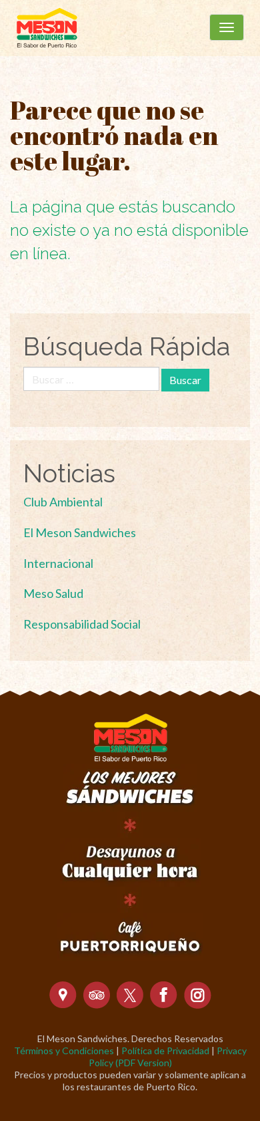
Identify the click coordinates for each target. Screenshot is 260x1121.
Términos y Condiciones (64, 1050)
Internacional (58, 563)
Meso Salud (53, 593)
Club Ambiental (63, 501)
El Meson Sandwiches (79, 532)
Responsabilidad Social (82, 624)
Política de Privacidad (165, 1050)
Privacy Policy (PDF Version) (168, 1056)
